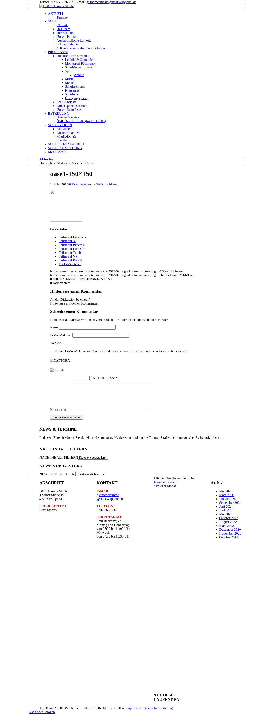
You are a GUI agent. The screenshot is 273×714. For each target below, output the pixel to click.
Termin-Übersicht (165, 482)
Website (55, 343)
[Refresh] (57, 370)
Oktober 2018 (228, 537)
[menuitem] (151, 15)
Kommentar (59, 409)
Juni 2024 (225, 506)
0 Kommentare (79, 184)
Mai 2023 (225, 514)
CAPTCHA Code (102, 378)
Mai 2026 (225, 491)
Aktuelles (46, 159)
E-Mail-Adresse (60, 335)
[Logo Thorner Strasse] (56, 6)
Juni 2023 (225, 510)
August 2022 (228, 522)
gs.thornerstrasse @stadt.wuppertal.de (110, 497)
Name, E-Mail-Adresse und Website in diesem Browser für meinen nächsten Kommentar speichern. (122, 351)
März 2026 (226, 495)
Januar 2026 (227, 499)
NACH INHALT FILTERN (58, 457)
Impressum (133, 708)
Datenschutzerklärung (158, 708)
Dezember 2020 (230, 529)
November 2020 (230, 533)
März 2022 (226, 525)
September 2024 (230, 502)
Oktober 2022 (228, 518)
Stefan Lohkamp (107, 184)
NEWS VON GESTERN (56, 474)
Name (54, 327)
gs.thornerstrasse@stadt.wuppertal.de (111, 2)
